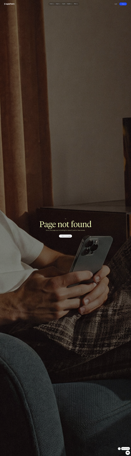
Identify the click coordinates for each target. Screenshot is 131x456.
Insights (69, 3)
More (75, 3)
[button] (115, 3)
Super (57, 3)
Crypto (63, 3)
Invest (51, 3)
